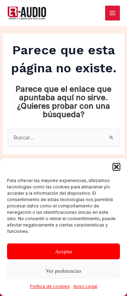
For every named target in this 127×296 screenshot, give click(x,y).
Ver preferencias (63, 270)
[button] (116, 166)
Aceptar (63, 251)
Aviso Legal (85, 286)
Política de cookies (50, 286)
